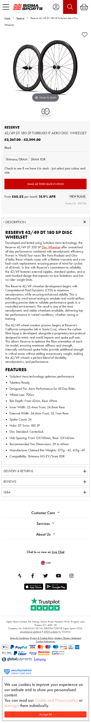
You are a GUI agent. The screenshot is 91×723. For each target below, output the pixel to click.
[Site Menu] (6, 7)
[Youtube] (58, 576)
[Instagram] (71, 576)
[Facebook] (33, 576)
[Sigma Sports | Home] (28, 7)
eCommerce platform (30, 631)
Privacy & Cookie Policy (42, 638)
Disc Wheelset (51, 247)
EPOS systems (51, 631)
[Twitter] (45, 576)
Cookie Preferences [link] (45, 641)
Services (43, 523)
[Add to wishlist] (85, 35)
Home (7, 18)
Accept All (45, 714)
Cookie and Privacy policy (56, 700)
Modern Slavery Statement (67, 638)
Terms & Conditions (19, 638)
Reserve (20, 18)
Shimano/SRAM (17, 159)
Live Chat (58, 552)
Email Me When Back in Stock (45, 184)
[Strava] (20, 576)
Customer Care (43, 512)
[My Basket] (84, 7)
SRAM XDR (38, 159)
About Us (43, 534)
